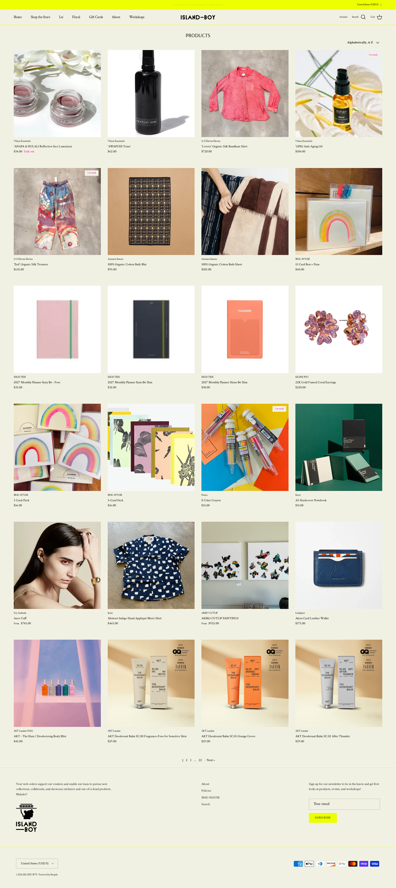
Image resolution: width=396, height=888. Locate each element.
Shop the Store (40, 17)
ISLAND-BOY (30, 874)
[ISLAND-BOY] (198, 17)
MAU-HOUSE (210, 798)
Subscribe (323, 817)
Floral (76, 17)
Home (18, 17)
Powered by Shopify (48, 874)
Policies (206, 791)
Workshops (136, 17)
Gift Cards (96, 17)
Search (205, 804)
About (116, 17)
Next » (211, 760)
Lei (61, 17)
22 (200, 760)
